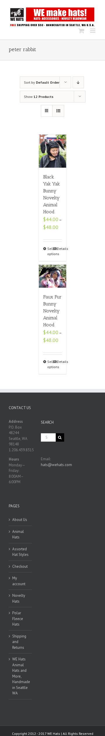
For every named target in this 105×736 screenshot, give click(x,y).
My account (18, 581)
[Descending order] (78, 82)
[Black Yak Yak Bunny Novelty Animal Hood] (52, 151)
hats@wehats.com (56, 464)
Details (59, 248)
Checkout (20, 566)
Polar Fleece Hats (17, 618)
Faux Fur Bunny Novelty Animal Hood (52, 310)
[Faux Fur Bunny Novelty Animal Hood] (52, 276)
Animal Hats (18, 534)
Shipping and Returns (19, 642)
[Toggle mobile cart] (81, 31)
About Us (19, 519)
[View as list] (58, 111)
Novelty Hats (18, 598)
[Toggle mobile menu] (93, 31)
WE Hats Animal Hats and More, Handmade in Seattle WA (20, 676)
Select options (49, 251)
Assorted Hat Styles (20, 552)
